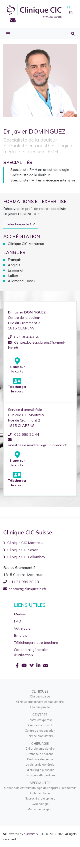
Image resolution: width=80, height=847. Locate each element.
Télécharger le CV (20, 224)
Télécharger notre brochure (36, 642)
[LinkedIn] (39, 665)
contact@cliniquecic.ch (27, 589)
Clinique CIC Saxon (22, 550)
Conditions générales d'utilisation (31, 652)
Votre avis (22, 628)
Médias (20, 614)
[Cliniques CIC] (34, 10)
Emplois (20, 635)
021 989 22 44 (26, 434)
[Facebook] (18, 665)
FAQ (17, 621)
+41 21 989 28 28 (24, 581)
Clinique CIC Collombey (26, 557)
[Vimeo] (32, 665)
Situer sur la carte (17, 369)
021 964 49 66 (26, 337)
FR (69, 7)
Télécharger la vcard (17, 389)
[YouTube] (25, 665)
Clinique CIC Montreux (25, 542)
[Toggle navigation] (8, 34)
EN (70, 12)
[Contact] (13, 21)
